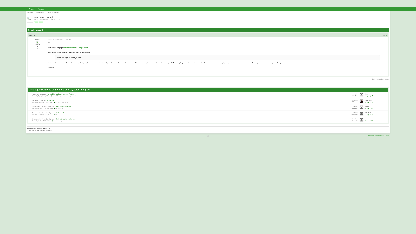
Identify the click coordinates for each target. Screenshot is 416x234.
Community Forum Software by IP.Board (378, 135)
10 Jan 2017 (369, 102)
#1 (384, 35)
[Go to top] (208, 136)
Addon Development (48, 106)
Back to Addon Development (380, 79)
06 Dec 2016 (369, 108)
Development (36, 106)
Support (42, 94)
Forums (31, 9)
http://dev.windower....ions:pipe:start (75, 48)
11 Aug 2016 (369, 114)
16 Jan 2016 (369, 121)
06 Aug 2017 (369, 96)
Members (41, 9)
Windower (35, 94)
